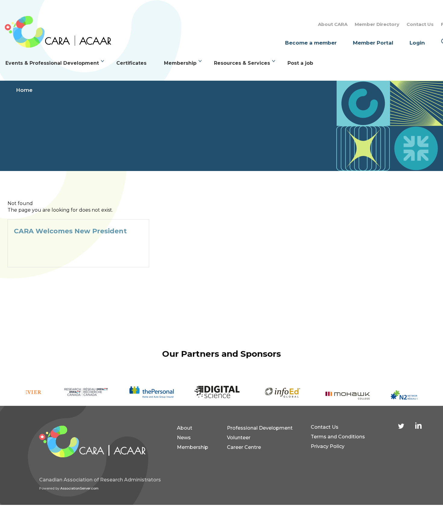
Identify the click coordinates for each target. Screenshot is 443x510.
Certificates (131, 63)
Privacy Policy (327, 446)
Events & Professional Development (52, 63)
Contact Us (420, 24)
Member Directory (377, 24)
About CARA (332, 24)
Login (417, 43)
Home (24, 90)
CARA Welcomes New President (70, 231)
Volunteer (238, 437)
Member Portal (373, 43)
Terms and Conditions (338, 437)
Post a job (300, 63)
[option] (58, 392)
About (184, 428)
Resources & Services (242, 63)
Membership (180, 63)
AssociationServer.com (79, 488)
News (184, 437)
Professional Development (260, 428)
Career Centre (244, 447)
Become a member (311, 43)
